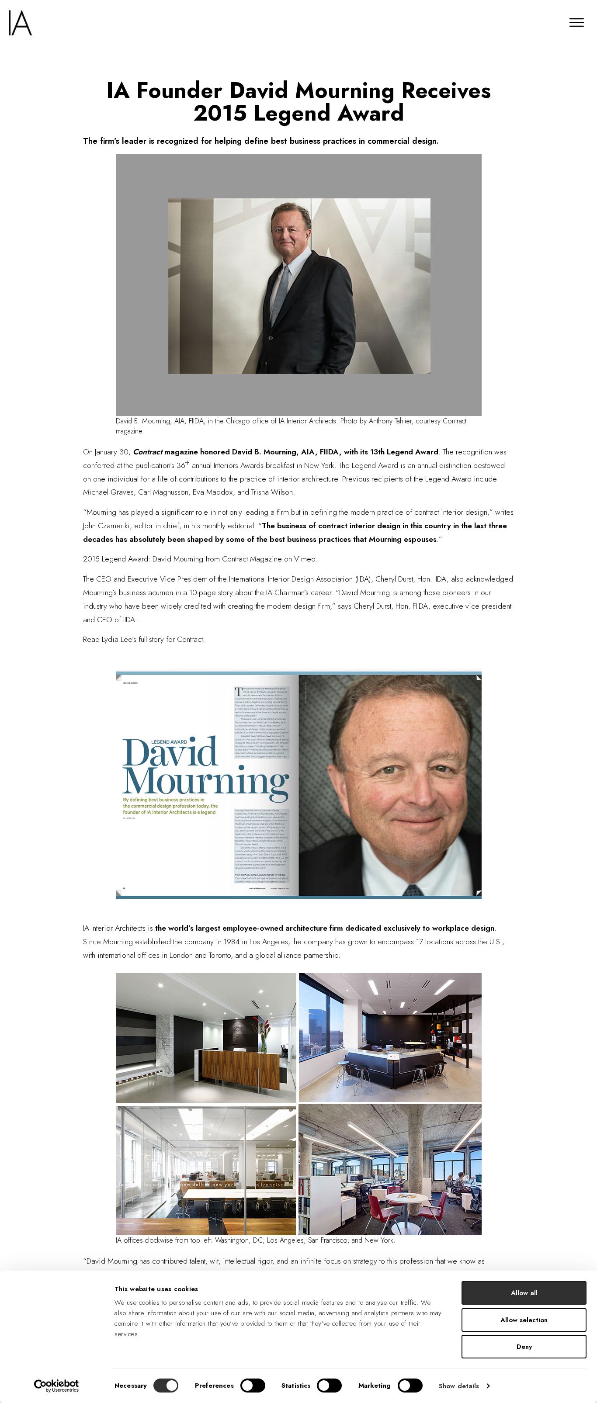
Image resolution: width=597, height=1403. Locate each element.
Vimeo (304, 559)
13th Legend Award (404, 451)
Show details (459, 1386)
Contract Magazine (252, 559)
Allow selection (524, 1320)
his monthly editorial (222, 525)
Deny (524, 1346)
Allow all (524, 1293)
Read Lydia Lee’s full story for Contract (143, 639)
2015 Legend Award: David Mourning (143, 559)
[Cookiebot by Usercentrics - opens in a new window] (56, 1386)
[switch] (252, 1386)
